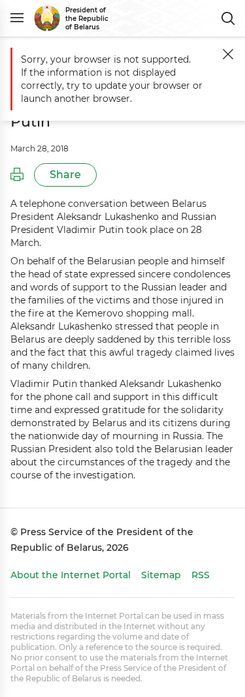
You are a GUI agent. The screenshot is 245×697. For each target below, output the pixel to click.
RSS (200, 575)
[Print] (17, 175)
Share (65, 174)
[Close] (228, 54)
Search (228, 18)
